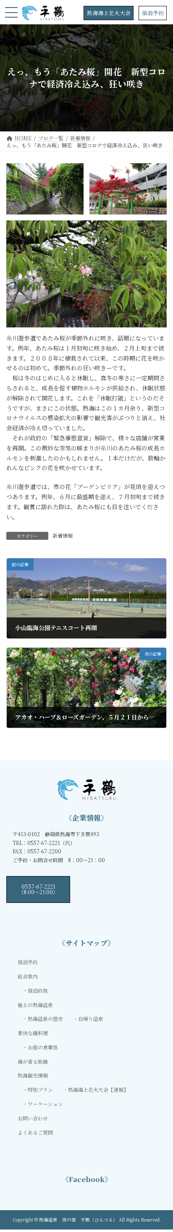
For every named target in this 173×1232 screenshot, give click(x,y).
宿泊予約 (153, 13)
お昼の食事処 (43, 1047)
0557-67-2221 (38, 888)
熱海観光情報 (33, 1075)
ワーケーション (45, 1103)
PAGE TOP (160, 1187)
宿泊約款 (38, 990)
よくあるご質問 (35, 1132)
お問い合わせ (33, 1118)
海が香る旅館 (33, 1061)
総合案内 (28, 976)
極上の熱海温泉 (35, 1004)
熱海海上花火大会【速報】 (98, 1089)
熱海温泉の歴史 (45, 1019)
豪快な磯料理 (33, 1032)
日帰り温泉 (90, 1019)
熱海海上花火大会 (109, 13)
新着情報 (62, 535)
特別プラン (40, 1089)
